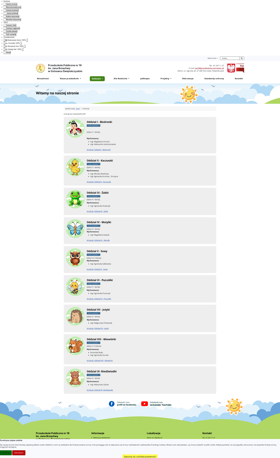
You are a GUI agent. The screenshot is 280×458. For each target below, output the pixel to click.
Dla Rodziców (120, 78)
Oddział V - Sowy (97, 251)
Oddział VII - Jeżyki (98, 309)
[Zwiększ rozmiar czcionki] (21, 43)
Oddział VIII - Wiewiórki (101, 339)
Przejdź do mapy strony (1, 57)
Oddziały (96, 78)
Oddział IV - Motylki (99, 222)
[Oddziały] (102, 78)
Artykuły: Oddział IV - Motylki (98, 240)
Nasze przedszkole (69, 78)
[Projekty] (170, 78)
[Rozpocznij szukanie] (241, 58)
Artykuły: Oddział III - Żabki (97, 211)
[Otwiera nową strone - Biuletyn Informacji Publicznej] (239, 68)
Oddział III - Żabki (98, 192)
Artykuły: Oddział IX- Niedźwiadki (100, 390)
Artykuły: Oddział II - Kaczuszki (99, 182)
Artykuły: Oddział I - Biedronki (99, 150)
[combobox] (230, 58)
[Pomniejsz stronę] (4, 40)
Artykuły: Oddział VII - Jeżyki (98, 328)
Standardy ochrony (214, 78)
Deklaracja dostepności (101, 438)
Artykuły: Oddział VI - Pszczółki (99, 299)
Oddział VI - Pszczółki (100, 280)
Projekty (165, 78)
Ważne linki (212, 58)
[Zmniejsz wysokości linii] (4, 46)
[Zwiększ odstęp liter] (22, 49)
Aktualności (43, 78)
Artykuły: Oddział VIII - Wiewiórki (100, 360)
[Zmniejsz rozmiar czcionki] (4, 43)
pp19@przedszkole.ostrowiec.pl (209, 68)
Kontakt (239, 78)
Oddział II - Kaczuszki (100, 160)
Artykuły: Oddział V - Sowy (97, 269)
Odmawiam (19, 453)
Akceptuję (6, 453)
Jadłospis (145, 78)
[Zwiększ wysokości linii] (24, 46)
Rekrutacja (187, 78)
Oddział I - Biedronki (99, 122)
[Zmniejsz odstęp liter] (4, 49)
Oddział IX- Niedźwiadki (102, 371)
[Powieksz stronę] (27, 40)
